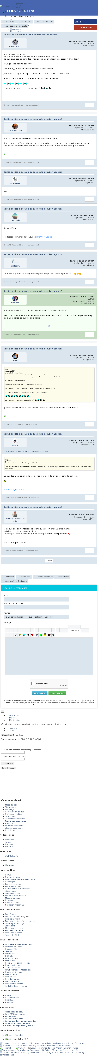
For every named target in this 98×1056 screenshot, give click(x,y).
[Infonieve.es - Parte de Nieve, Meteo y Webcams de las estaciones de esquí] (35, 1045)
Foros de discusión (13, 886)
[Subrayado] (15, 630)
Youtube (9, 846)
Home (8, 875)
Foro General (10, 914)
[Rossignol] (5, 1048)
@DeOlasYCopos (43, 237)
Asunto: (7, 613)
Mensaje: (7, 622)
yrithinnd (15, 302)
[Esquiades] (53, 1048)
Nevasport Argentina (14, 905)
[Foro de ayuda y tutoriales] (88, 10)
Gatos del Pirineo (12, 967)
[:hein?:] (45, 635)
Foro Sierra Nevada (13, 933)
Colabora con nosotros (15, 819)
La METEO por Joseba (15, 1014)
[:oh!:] (37, 635)
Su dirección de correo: (14, 603)
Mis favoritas (14, 720)
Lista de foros (26, 21)
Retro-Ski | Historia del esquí (17, 963)
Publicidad (9, 823)
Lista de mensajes (45, 21)
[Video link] (66, 630)
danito (15, 360)
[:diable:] (49, 635)
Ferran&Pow (10, 977)
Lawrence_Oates (15, 130)
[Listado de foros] (85, 10)
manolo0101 (15, 46)
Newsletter (10, 830)
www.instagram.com (14, 489)
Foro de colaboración (14, 916)
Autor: (6, 595)
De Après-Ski (11, 949)
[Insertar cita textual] (49, 630)
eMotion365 (10, 1016)
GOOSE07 (15, 183)
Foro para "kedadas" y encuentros (20, 921)
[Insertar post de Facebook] (87, 630)
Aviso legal (10, 809)
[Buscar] (90, 10)
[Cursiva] (11, 630)
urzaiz (15, 445)
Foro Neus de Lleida (14, 930)
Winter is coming (12, 958)
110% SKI (9, 956)
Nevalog (9, 900)
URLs (11, 731)
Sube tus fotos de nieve (15, 895)
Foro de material (12, 919)
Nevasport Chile (12, 902)
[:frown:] (28, 635)
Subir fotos (14, 715)
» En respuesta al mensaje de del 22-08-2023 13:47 (26, 451)
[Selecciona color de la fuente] (32, 630)
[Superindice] (28, 630)
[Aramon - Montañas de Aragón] (20, 1048)
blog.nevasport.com (14, 828)
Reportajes (10, 882)
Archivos (13, 728)
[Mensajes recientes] (83, 10)
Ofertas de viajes (12, 893)
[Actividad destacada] (81, 10)
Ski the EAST (10, 960)
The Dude (15, 220)
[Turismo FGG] (19, 1050)
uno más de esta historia (15, 519)
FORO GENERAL (22, 11)
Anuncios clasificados (14, 826)
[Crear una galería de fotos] (83, 630)
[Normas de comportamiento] (87, 10)
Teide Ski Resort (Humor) (16, 986)
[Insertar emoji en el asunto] (67, 617)
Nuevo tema (87, 28)
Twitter (8, 842)
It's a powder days (13, 965)
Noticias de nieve (12, 877)
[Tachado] (20, 630)
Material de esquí (12, 898)
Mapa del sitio (11, 805)
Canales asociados (13, 884)
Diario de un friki (12, 981)
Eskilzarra (15, 266)
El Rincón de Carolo (13, 947)
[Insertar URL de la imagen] (62, 630)
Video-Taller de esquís (14, 1012)
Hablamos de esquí (13, 972)
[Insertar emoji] (91, 640)
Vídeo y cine (10, 891)
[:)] (20, 635)
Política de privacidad (14, 812)
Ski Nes (8, 951)
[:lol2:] (24, 635)
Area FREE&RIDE (13, 935)
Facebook (9, 840)
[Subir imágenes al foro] (74, 627)
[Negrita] (7, 630)
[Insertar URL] (41, 630)
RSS (50, 560)
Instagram (9, 844)
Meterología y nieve (14, 928)
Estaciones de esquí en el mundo (20, 879)
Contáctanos (10, 816)
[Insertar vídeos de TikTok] (15, 635)
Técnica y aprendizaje (14, 923)
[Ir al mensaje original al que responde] (92, 451)
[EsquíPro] (10, 865)
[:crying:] (41, 635)
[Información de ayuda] (91, 627)
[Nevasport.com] (8, 6)
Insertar (12, 768)
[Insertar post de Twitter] (11, 635)
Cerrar (4, 768)
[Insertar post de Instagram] (7, 635)
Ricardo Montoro (12, 979)
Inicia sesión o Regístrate (16, 26)
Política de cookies (13, 814)
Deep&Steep (11, 974)
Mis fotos (13, 718)
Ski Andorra (10, 926)
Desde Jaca (10, 954)
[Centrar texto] (58, 630)
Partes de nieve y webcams (17, 889)
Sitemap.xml (10, 807)
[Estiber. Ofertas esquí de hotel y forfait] (60, 1050)
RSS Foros (9, 1002)
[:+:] (53, 635)
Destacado (10, 21)
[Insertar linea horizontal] (45, 630)
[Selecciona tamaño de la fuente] (37, 630)
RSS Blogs (9, 1000)
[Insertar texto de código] (53, 630)
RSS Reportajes (12, 998)
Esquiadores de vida (14, 984)
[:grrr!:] (32, 635)
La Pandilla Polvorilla (14, 1019)
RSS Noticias (10, 995)
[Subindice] (24, 630)
